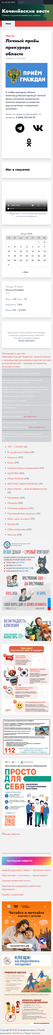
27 (27, 260)
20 (27, 256)
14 (33, 251)
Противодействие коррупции (21, 513)
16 (45, 251)
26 (21, 260)
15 (39, 251)
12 (21, 251)
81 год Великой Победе (19, 452)
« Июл (25, 272)
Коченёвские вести (25, 11)
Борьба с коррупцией (12, 894)
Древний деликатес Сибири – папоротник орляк (26, 870)
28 (32, 260)
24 (9, 260)
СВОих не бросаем (16, 529)
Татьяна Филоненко (26, 340)
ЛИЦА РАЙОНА (15, 478)
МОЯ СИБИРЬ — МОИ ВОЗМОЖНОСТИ (27, 489)
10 (9, 251)
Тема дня (11, 534)
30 (44, 260)
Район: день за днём (17, 518)
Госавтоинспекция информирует (23, 468)
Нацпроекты (13, 497)
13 (27, 251)
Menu (8, 23)
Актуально (12, 457)
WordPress (17, 1033)
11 (15, 251)
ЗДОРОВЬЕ (13, 473)
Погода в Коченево (15, 290)
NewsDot (36, 1033)
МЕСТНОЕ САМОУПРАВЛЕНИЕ (22, 483)
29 (38, 260)
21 (33, 256)
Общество (10, 36)
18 (15, 256)
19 (21, 256)
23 (44, 256)
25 (15, 260)
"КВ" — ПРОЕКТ (15, 446)
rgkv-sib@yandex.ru (30, 416)
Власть (10, 462)
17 (9, 256)
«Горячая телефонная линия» (16, 880)
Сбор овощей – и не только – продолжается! (24, 875)
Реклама (11, 524)
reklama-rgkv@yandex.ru (37, 427)
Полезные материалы (17, 508)
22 (38, 256)
